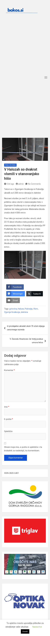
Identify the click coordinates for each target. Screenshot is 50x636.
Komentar (9, 370)
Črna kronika (10, 165)
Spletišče (8, 431)
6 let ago (10, 184)
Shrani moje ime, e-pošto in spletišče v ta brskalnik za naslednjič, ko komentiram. (23, 449)
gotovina (13, 309)
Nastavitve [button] (37, 627)
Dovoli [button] (25, 631)
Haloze (21, 309)
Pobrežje (28, 309)
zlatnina (24, 312)
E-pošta (8, 419)
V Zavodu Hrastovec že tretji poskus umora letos (26, 341)
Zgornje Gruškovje (12, 312)
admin (21, 184)
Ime (6, 407)
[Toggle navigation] (46, 77)
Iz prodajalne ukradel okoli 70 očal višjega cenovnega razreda (26, 328)
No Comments (34, 184)
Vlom (35, 309)
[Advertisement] (25, 48)
